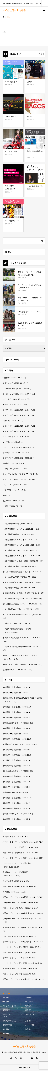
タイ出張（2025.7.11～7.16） (15, 892)
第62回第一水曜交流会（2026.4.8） (17, 712)
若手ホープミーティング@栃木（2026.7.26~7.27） (23, 842)
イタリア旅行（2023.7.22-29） (15, 405)
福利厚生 (28, 1029)
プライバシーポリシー (10, 1006)
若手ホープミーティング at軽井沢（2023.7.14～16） (24, 979)
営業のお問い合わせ (9, 1021)
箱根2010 (6, 495)
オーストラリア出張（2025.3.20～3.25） (19, 394)
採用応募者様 (7, 1025)
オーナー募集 (30, 1025)
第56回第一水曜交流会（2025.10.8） (18, 755)
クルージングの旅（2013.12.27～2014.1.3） (21, 474)
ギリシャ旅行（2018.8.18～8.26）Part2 (19, 426)
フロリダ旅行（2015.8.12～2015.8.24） (19, 458)
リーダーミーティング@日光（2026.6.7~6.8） (21, 847)
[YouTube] (31, 1058)
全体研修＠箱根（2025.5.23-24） (16, 792)
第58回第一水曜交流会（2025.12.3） (18, 739)
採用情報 (6, 1010)
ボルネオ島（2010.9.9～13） (14, 501)
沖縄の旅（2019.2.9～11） (13, 421)
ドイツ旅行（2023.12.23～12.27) (16, 399)
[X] (16, 1058)
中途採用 (6, 1033)
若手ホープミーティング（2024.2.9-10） (19, 958)
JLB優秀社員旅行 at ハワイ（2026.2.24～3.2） (21, 529)
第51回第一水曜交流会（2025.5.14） (18, 798)
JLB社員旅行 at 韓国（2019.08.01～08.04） (20, 588)
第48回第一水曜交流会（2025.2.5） (17, 819)
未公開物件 (6, 1029)
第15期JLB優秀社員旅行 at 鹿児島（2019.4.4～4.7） (24, 593)
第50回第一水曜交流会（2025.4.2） (17, 803)
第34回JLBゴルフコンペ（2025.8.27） (18, 771)
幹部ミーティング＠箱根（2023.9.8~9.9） (20, 974)
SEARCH (44, 3)
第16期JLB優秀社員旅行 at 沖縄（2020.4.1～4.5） (23, 582)
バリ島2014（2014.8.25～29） (15, 469)
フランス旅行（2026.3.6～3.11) (15, 383)
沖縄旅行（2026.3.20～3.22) (14, 378)
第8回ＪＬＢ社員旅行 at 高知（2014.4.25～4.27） (23, 664)
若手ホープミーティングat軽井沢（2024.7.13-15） (23, 942)
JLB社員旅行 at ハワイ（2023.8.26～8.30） (20, 550)
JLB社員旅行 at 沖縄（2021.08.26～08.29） (20, 566)
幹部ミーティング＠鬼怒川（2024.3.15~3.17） (21, 952)
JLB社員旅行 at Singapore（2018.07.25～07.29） (23, 598)
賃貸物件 (28, 997)
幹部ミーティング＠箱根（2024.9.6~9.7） (20, 936)
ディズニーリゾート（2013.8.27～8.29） (19, 479)
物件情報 (28, 1006)
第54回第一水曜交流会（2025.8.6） (17, 776)
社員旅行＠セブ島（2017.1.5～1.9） (17, 623)
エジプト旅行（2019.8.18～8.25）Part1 (19, 415)
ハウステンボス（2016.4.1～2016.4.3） (19, 447)
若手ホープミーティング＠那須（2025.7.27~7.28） (23, 897)
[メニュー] (44, 10)
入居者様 (28, 1021)
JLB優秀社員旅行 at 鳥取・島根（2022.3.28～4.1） (23, 561)
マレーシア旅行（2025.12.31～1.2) (17, 388)
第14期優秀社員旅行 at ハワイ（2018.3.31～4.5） (23, 604)
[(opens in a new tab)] (35, 69)
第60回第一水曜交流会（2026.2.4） (17, 728)
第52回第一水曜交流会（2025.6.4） (17, 787)
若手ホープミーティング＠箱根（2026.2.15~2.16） (23, 858)
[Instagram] (21, 1058)
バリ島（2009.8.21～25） (13, 506)
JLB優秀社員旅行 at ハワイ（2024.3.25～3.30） (22, 545)
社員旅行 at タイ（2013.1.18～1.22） (18, 670)
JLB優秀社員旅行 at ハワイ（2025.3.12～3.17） (22, 540)
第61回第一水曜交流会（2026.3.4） (17, 718)
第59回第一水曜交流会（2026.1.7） (17, 734)
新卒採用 (6, 1002)
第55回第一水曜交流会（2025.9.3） (17, 760)
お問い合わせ (30, 1014)
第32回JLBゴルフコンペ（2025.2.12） (18, 814)
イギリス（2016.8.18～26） (14, 442)
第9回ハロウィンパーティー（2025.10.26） (20, 744)
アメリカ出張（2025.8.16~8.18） (16, 881)
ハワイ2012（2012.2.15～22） (15, 485)
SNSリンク (29, 1002)
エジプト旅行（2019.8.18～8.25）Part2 (19, 410)
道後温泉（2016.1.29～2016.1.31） (17, 453)
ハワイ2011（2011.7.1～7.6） (15, 490)
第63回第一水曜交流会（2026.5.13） (18, 707)
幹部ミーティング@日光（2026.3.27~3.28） (21, 853)
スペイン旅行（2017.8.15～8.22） (16, 437)
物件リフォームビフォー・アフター (13, 1015)
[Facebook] (11, 1058)
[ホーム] (3, 17)
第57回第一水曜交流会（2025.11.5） (17, 750)
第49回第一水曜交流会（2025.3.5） (17, 808)
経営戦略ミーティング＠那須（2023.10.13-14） (22, 968)
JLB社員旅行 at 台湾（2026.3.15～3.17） (19, 524)
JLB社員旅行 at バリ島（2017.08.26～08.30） (21, 609)
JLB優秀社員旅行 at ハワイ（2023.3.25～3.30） (22, 556)
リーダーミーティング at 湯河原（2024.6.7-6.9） (22, 947)
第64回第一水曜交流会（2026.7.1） (17, 693)
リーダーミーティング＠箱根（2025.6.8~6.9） (21, 903)
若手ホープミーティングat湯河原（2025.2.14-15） (23, 913)
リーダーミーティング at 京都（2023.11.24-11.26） (23, 963)
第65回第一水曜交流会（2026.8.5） (17, 687)
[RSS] (37, 1058)
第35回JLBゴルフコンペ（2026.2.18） (18, 723)
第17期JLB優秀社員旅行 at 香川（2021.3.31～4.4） (23, 572)
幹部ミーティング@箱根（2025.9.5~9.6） (20, 886)
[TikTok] (26, 1058)
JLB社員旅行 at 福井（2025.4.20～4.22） (19, 534)
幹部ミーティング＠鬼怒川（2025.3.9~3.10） (21, 908)
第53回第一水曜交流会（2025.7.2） (17, 782)
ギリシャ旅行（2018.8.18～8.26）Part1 (19, 431)
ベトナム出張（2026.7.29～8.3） (16, 837)
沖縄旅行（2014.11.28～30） (14, 463)
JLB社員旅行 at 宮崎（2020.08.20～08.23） (20, 577)
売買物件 (6, 997)
